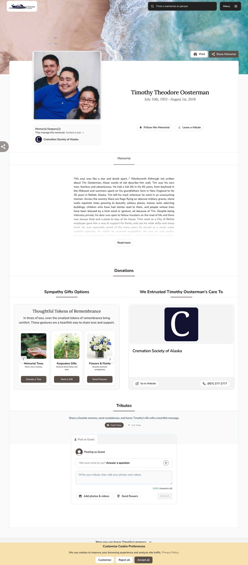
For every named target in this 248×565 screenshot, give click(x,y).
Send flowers (130, 496)
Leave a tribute (192, 127)
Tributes (124, 405)
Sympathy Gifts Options (66, 292)
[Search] (152, 6)
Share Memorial (226, 54)
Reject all (124, 560)
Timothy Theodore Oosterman (170, 92)
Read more (124, 243)
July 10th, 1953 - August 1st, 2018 (170, 99)
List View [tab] (136, 425)
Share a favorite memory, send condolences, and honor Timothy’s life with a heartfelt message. (124, 418)
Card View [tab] (116, 425)
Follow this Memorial (157, 127)
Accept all (143, 560)
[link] (33, 358)
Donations (124, 270)
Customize (104, 560)
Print (202, 54)
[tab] (84, 439)
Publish (164, 496)
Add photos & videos (96, 496)
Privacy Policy (170, 552)
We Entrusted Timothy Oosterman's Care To (181, 292)
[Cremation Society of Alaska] (38, 139)
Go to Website (148, 383)
